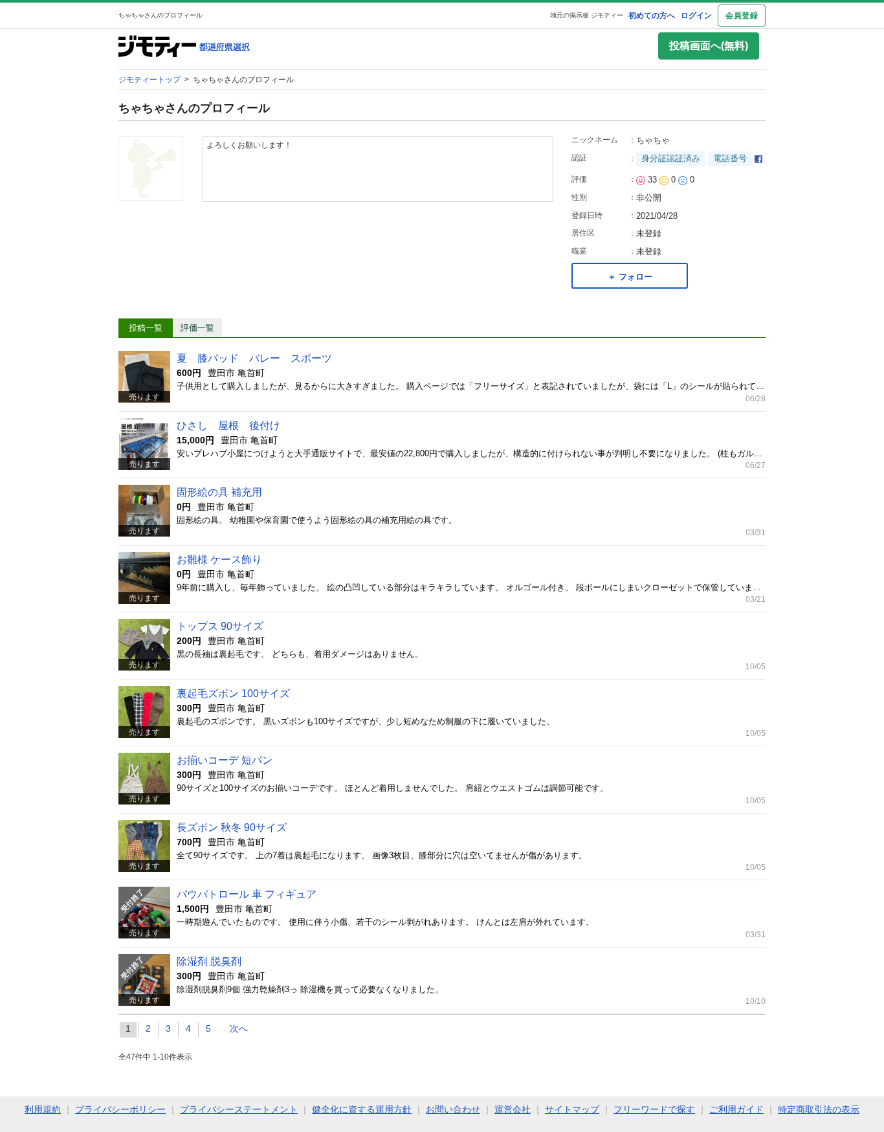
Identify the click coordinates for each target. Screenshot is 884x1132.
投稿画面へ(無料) (708, 45)
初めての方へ (651, 15)
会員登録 (741, 15)
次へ (239, 1028)
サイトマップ (572, 1109)
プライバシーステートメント (239, 1109)
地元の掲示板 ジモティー (586, 15)
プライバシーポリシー (120, 1109)
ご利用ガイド (736, 1109)
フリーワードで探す (654, 1109)
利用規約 (43, 1109)
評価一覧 (197, 328)
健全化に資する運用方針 (362, 1109)
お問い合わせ (453, 1109)
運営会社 (512, 1109)
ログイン (696, 15)
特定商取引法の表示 (818, 1109)
